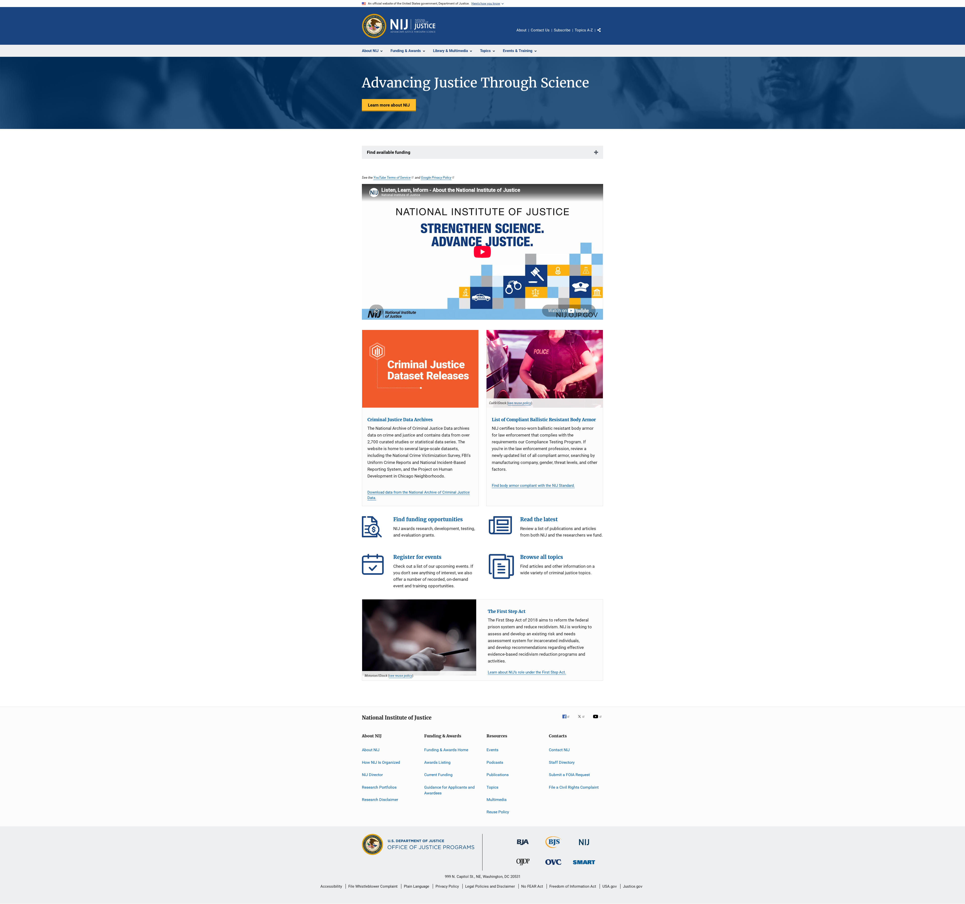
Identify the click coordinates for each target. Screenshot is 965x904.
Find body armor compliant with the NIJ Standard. (533, 485)
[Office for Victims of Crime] (553, 865)
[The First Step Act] (419, 637)
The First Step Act (506, 611)
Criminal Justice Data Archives (400, 419)
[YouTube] (598, 720)
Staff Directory (562, 762)
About (521, 30)
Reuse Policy (498, 812)
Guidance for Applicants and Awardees (449, 790)
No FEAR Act (532, 886)
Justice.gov (632, 886)
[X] (583, 720)
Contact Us (540, 30)
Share (603, 34)
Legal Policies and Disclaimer (490, 886)
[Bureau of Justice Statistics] (553, 849)
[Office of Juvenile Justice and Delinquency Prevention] (522, 866)
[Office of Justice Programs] (374, 26)
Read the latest (501, 528)
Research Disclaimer (380, 799)
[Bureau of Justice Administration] (523, 846)
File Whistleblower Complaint (373, 886)
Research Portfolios (379, 787)
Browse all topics (501, 566)
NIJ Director (372, 774)
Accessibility (331, 886)
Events (492, 749)
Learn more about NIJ (389, 105)
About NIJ (370, 749)
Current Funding (438, 774)
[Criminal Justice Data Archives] (420, 369)
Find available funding (388, 152)
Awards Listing (437, 762)
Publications (498, 774)
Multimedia (497, 799)
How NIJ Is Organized (381, 762)
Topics (492, 787)
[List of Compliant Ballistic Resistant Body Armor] (545, 369)
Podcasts (495, 762)
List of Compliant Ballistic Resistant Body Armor (544, 419)
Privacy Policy (447, 886)
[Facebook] (567, 720)
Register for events (374, 566)
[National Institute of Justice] (584, 846)
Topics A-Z (584, 30)
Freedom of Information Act (572, 886)
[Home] (413, 26)
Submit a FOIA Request (569, 774)
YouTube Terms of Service (392, 177)
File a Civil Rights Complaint (574, 787)
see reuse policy (519, 403)
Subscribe (562, 30)
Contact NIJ (559, 749)
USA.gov (609, 886)
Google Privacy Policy (436, 177)
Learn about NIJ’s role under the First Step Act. (527, 672)
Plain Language (416, 886)
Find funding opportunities (374, 528)
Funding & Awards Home (446, 749)
